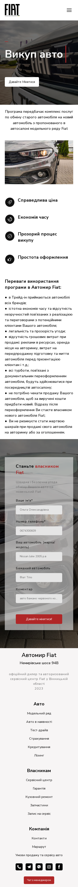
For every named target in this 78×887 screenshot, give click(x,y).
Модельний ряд (39, 713)
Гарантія (39, 788)
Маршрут (39, 847)
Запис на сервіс (39, 814)
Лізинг (39, 755)
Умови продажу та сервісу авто (39, 855)
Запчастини (39, 805)
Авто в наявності (39, 722)
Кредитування (39, 747)
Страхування (39, 738)
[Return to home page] (12, 10)
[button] (22, 82)
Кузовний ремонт (39, 797)
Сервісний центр (39, 780)
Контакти (39, 838)
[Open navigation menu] (69, 10)
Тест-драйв (39, 730)
